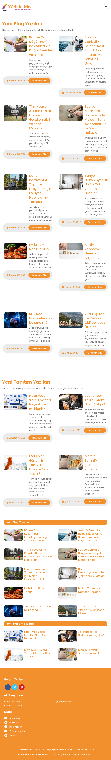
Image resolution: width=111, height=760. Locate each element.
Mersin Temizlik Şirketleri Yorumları (93, 462)
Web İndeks (39, 750)
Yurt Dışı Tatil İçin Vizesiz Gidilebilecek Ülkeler (95, 320)
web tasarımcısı (26, 754)
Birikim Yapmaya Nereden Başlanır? (92, 251)
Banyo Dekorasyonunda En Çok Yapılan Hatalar (96, 184)
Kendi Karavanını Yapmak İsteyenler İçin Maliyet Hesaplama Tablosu (40, 188)
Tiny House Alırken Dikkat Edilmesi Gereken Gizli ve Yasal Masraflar (40, 117)
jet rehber (66, 754)
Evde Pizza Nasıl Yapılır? (39, 246)
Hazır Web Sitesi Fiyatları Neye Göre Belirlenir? (40, 402)
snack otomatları (82, 754)
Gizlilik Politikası (12, 701)
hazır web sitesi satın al (47, 754)
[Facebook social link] (8, 687)
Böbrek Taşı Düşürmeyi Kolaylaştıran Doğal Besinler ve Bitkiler (40, 46)
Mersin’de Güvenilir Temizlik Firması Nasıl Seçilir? (39, 465)
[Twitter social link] (15, 687)
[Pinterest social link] (22, 687)
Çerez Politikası (64, 701)
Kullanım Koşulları (13, 705)
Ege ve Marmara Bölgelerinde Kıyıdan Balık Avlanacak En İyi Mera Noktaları (96, 119)
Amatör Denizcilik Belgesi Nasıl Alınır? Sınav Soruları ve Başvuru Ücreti (95, 50)
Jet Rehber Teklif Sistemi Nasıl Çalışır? (95, 400)
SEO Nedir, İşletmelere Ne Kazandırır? (41, 318)
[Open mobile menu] (105, 7)
